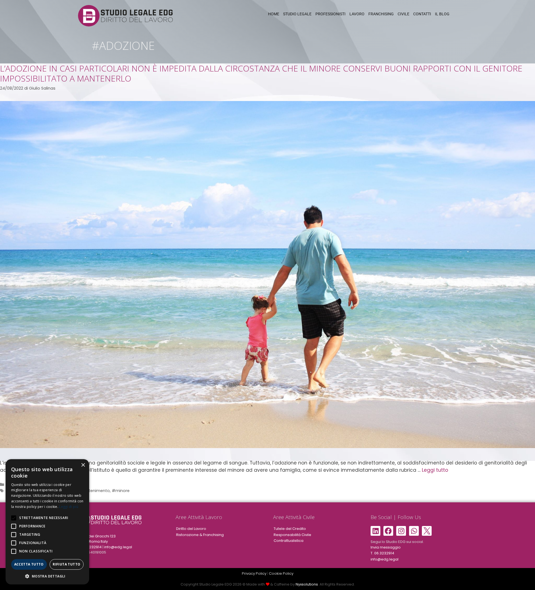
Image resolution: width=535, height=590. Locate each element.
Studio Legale (297, 14)
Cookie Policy (281, 573)
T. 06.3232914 (90, 547)
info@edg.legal (118, 547)
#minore (121, 490)
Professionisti (330, 14)
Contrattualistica (288, 540)
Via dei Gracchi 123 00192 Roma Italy (97, 539)
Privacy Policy (254, 573)
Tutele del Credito (290, 528)
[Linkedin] (375, 531)
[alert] (47, 521)
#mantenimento (93, 490)
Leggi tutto (435, 470)
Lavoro (356, 14)
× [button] (83, 465)
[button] (47, 576)
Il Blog (442, 14)
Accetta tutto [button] (29, 564)
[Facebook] (388, 531)
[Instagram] (401, 531)
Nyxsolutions (307, 584)
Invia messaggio (386, 547)
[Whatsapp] (414, 531)
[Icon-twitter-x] (427, 531)
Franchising (381, 14)
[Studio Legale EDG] (125, 15)
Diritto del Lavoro (191, 528)
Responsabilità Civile (292, 534)
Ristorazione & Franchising (200, 534)
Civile (403, 14)
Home (273, 14)
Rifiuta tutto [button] (66, 564)
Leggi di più (68, 506)
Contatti (422, 14)
